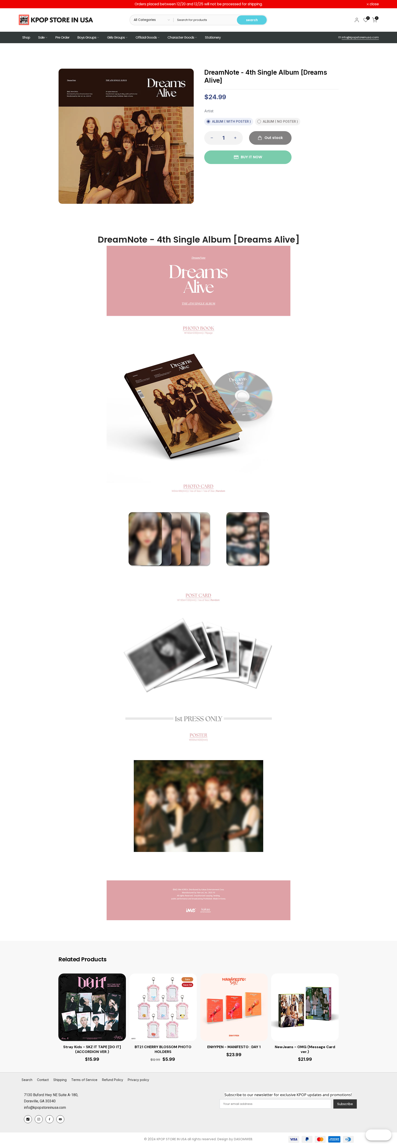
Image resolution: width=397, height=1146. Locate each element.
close (25, 4)
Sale (41, 37)
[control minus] (210, 138)
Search (27, 1080)
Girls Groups (116, 37)
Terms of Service (84, 1080)
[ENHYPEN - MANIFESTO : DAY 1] (234, 1007)
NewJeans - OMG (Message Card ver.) (305, 1049)
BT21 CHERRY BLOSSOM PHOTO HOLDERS (163, 1049)
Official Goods (146, 37)
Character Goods (180, 37)
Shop (26, 37)
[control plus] (236, 138)
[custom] (28, 1119)
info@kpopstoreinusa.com (360, 37)
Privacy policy (138, 1080)
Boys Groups (86, 37)
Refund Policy (112, 1080)
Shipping (60, 1080)
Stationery (213, 37)
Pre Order (62, 37)
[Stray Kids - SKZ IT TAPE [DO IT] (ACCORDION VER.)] (92, 1007)
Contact (43, 1080)
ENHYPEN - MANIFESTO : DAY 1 (234, 1047)
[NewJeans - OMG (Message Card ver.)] (305, 1007)
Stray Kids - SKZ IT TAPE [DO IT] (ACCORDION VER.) (92, 1049)
